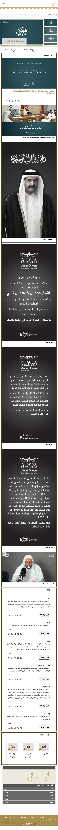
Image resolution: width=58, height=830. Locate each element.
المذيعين (33, 817)
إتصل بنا (6, 817)
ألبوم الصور (23, 817)
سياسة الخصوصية (49, 820)
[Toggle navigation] (3, 3)
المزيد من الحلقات (44, 614)
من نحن (14, 817)
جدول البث (42, 817)
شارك (6, 96)
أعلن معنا (51, 817)
